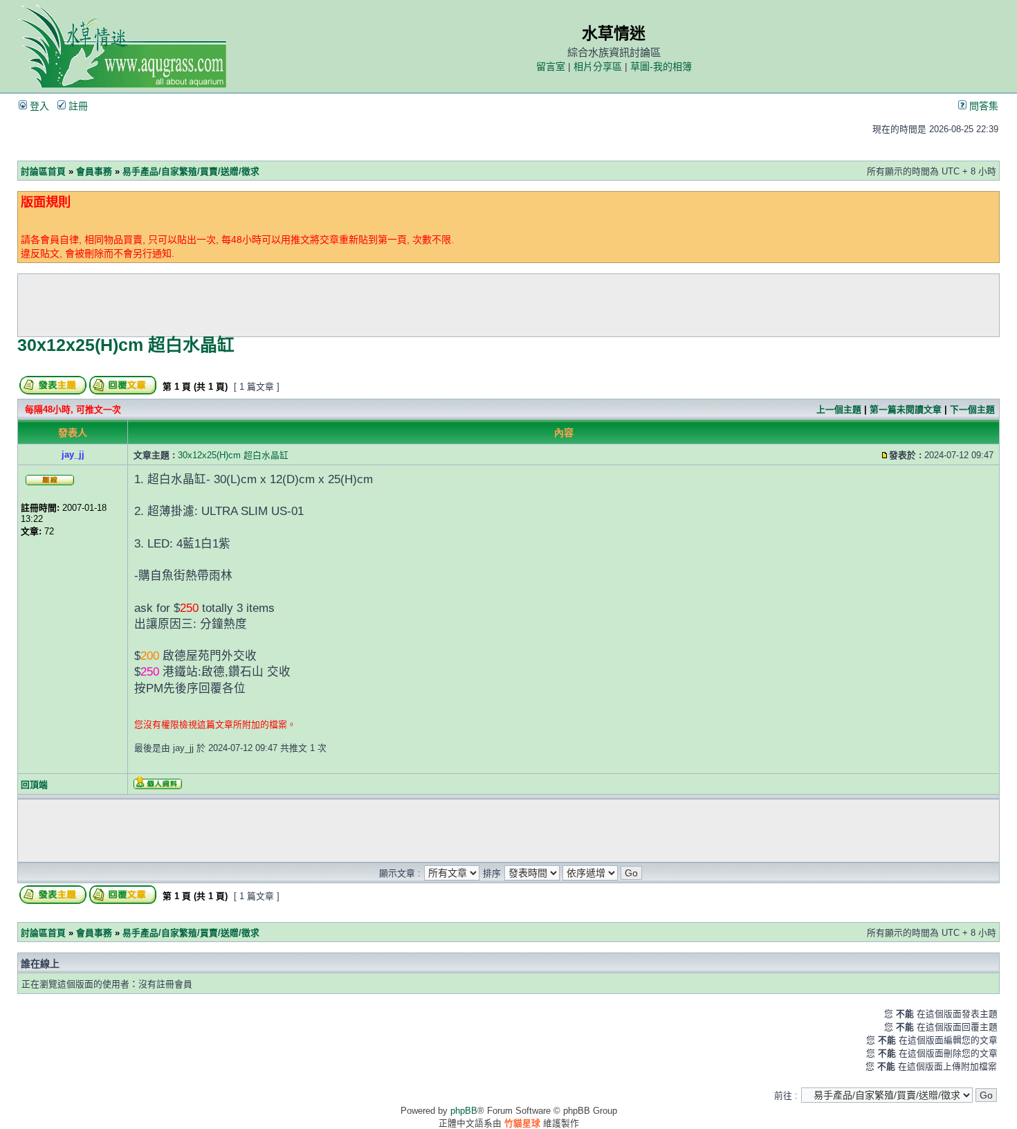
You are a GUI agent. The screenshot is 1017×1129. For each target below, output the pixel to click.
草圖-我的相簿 (661, 66)
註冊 (77, 105)
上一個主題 (838, 409)
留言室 (550, 66)
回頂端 (34, 784)
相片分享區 (598, 66)
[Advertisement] (508, 305)
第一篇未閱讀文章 (906, 409)
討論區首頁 (43, 171)
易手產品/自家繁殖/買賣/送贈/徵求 (190, 171)
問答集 (982, 105)
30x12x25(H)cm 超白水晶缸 (126, 344)
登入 (38, 105)
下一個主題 (972, 409)
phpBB (463, 1110)
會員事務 (94, 171)
